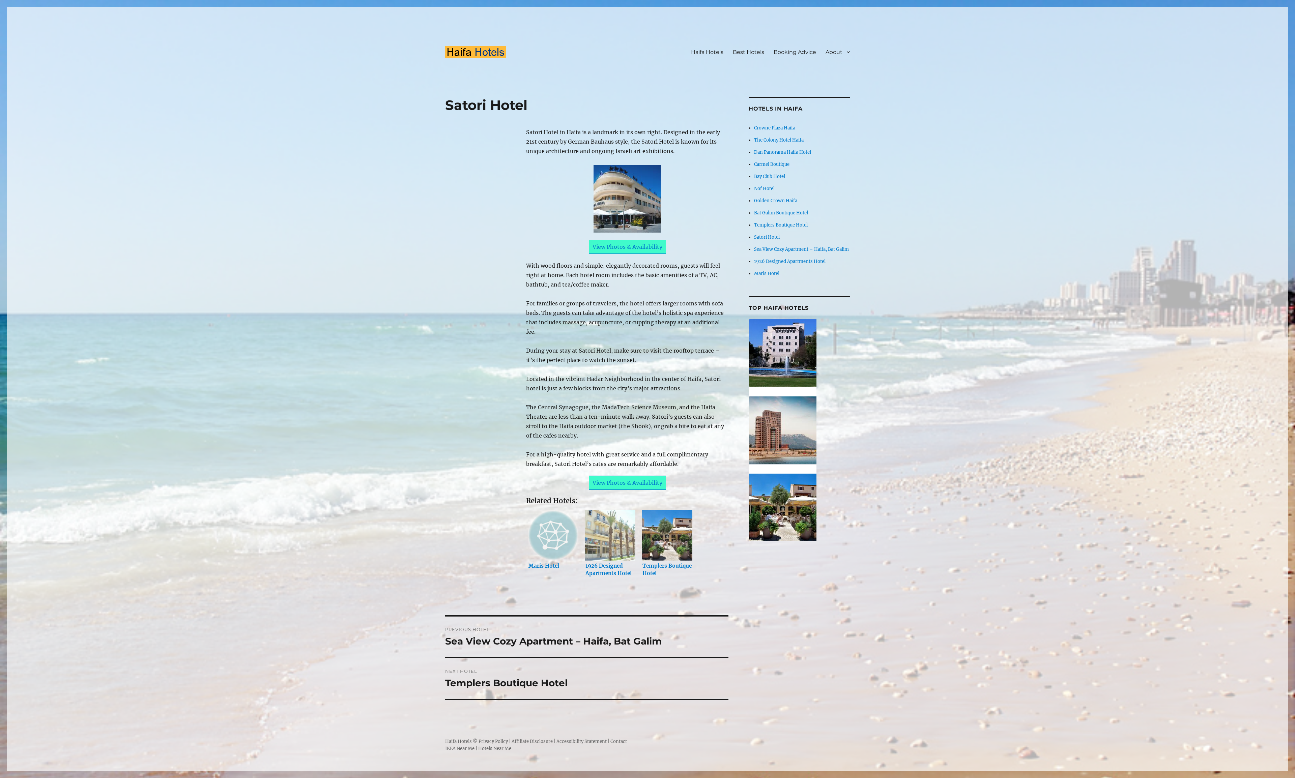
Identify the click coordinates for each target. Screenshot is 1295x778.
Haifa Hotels (707, 52)
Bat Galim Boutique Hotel (781, 213)
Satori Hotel (767, 237)
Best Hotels (748, 52)
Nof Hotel (764, 188)
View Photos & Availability (627, 246)
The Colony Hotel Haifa (779, 140)
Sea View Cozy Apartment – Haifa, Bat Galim (801, 249)
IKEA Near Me (459, 748)
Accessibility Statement (581, 741)
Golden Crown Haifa (775, 201)
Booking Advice (795, 52)
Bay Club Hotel (769, 176)
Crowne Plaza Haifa (774, 128)
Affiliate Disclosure (532, 741)
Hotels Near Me (494, 748)
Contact (618, 741)
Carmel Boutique (771, 164)
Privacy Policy (493, 741)
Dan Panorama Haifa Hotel (782, 152)
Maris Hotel (766, 273)
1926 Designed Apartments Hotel (790, 261)
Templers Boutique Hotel (781, 225)
